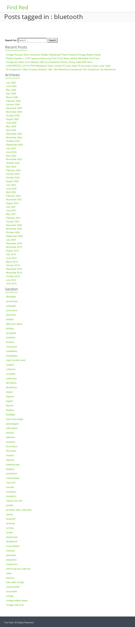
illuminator (11, 450)
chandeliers (12, 355)
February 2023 (13, 170)
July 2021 (11, 206)
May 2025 (11, 126)
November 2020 (14, 228)
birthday (10, 328)
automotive (11, 310)
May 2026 (11, 89)
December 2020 (14, 225)
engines (10, 396)
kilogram (10, 469)
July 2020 (11, 239)
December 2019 (14, 243)
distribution (11, 387)
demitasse (11, 382)
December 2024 (14, 133)
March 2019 (12, 261)
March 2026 (12, 97)
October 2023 (13, 162)
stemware (11, 555)
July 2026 (11, 82)
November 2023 (14, 159)
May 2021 (11, 214)
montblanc (11, 491)
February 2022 (13, 195)
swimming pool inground (18, 568)
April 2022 (11, 192)
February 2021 (13, 217)
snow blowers (13, 546)
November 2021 (14, 199)
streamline (11, 559)
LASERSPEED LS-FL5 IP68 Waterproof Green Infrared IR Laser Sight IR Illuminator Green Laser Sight (58, 65)
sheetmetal (11, 537)
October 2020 (13, 232)
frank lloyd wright (14, 419)
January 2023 (13, 173)
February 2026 (13, 100)
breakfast (10, 337)
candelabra (11, 351)
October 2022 (13, 177)
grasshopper (12, 423)
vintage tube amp (15, 604)
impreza (10, 455)
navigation (11, 496)
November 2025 (14, 111)
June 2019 (11, 258)
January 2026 (13, 104)
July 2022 (11, 184)
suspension (12, 564)
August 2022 (12, 181)
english (9, 401)
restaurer (10, 523)
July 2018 (11, 280)
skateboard (11, 541)
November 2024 (14, 137)
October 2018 (13, 276)
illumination (11, 446)
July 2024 (11, 148)
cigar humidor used (15, 360)
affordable (11, 296)
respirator (10, 518)
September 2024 (14, 144)
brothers (10, 342)
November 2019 (14, 246)
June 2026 (11, 86)
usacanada (11, 591)
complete (10, 373)
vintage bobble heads (17, 600)
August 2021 (12, 203)
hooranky (10, 441)
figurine (9, 405)
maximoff (10, 482)
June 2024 (11, 152)
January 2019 (13, 265)
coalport (10, 364)
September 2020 (14, 236)
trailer (9, 573)
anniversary (12, 301)
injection (10, 459)
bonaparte (11, 333)
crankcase (11, 378)
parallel (9, 505)
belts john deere (14, 323)
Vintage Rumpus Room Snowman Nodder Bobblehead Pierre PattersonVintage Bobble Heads (53, 54)
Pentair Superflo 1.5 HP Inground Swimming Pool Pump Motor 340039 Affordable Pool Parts (53, 58)
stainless (10, 550)
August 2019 (12, 250)
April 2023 (11, 166)
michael (10, 487)
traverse (10, 577)
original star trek (14, 500)
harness (10, 432)
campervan (11, 346)
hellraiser (10, 437)
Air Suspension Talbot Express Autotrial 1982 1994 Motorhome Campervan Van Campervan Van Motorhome (61, 69)
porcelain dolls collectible (18, 509)
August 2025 (12, 119)
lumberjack (11, 473)
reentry (9, 514)
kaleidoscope (12, 464)
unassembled (13, 586)
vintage (9, 595)
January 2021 (13, 221)
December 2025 (14, 108)
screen (9, 532)
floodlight (10, 414)
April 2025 (11, 130)
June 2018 (11, 283)
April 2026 (11, 93)
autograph (11, 305)
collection (11, 369)
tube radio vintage (15, 582)
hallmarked (11, 428)
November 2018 (14, 272)
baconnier (11, 314)
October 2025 (13, 115)
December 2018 (14, 268)
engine (9, 391)
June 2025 (11, 122)
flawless (10, 410)
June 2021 (11, 210)
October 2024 (13, 141)
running (9, 527)
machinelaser (13, 478)
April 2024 (11, 155)
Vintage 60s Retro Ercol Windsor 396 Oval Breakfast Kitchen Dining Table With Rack (49, 62)
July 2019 (11, 254)
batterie (10, 319)
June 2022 (11, 188)
